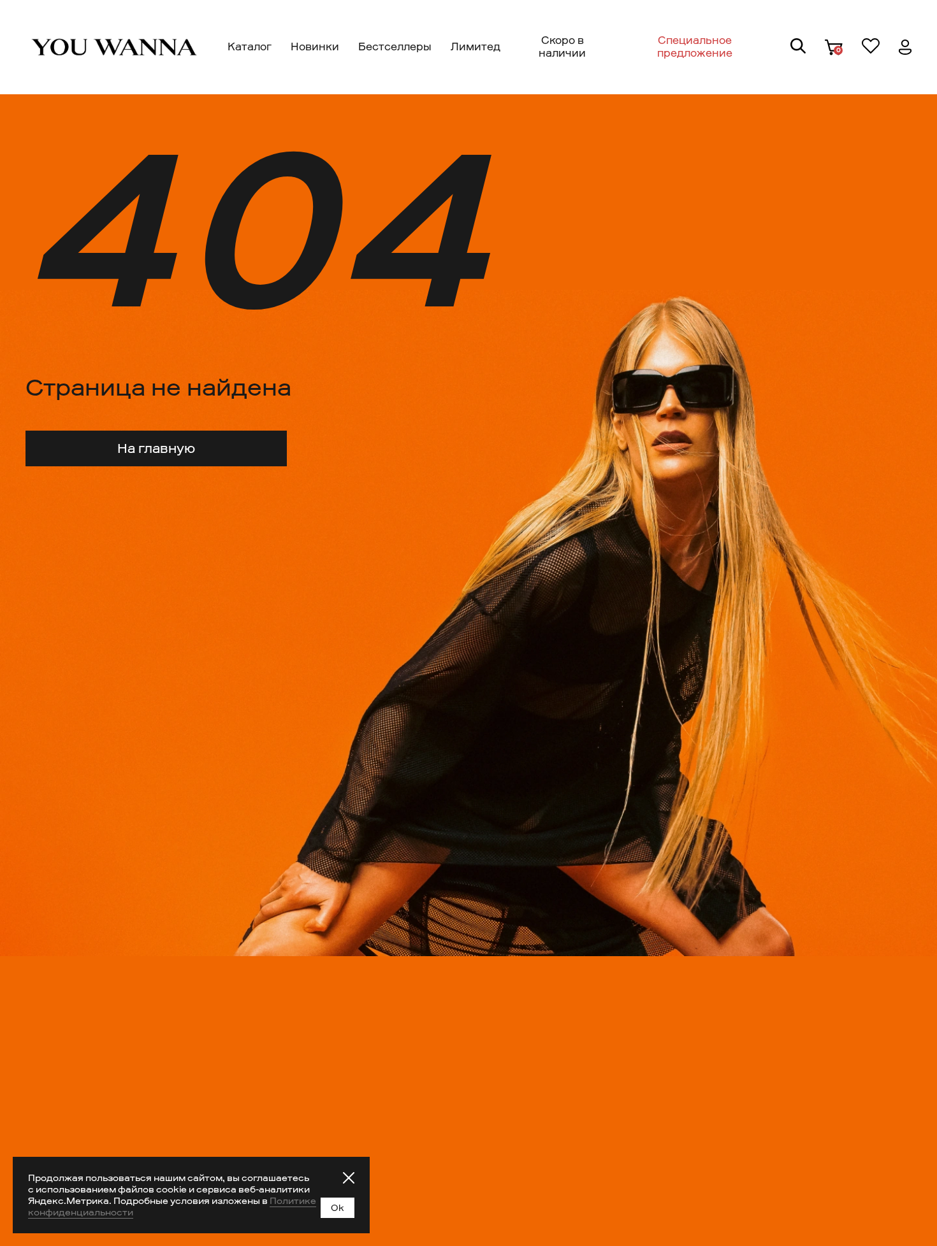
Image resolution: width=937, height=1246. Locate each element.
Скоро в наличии (562, 46)
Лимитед (475, 47)
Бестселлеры (395, 47)
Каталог (250, 47)
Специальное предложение (694, 46)
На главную (156, 448)
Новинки (315, 47)
